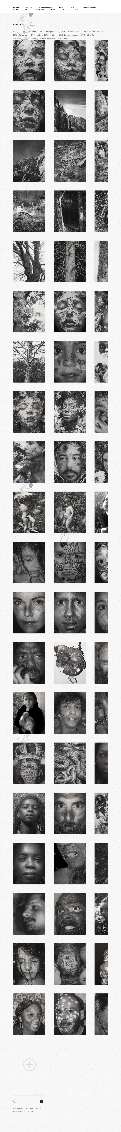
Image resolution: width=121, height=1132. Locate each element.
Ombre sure (29, 48)
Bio (64, 9)
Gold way (70, 801)
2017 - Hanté (36, 35)
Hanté (61, 7)
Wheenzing (29, 851)
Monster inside (70, 450)
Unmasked (70, 550)
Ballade (16, 7)
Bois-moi (70, 851)
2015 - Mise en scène (92, 31)
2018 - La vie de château (68, 35)
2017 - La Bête (49, 35)
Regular (29, 600)
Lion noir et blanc (29, 952)
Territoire (29, 299)
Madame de (70, 349)
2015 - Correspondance (49, 31)
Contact (75, 9)
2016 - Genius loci (20, 35)
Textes (53, 9)
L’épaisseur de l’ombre (70, 1002)
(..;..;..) (29, 902)
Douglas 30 (70, 249)
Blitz (26, 9)
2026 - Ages (63, 38)
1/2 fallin (29, 99)
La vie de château (89, 7)
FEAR (29, 1002)
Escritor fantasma (70, 299)
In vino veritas (70, 751)
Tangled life (29, 199)
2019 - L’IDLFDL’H (88, 35)
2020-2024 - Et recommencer (24, 38)
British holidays (29, 751)
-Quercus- (29, 249)
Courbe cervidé (29, 500)
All (14, 31)
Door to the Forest (70, 199)
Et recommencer (45, 7)
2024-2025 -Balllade (47, 38)
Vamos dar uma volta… (70, 500)
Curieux (70, 651)
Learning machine (70, 600)
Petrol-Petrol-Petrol (29, 550)
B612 (70, 952)
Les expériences (29, 450)
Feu (29, 651)
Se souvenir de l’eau (70, 701)
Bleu (70, 902)
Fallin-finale (29, 400)
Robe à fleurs (29, 701)
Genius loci (40, 9)
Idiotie (70, 48)
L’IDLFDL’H (73, 7)
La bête (15, 9)
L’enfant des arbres (29, 349)
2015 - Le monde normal (70, 31)
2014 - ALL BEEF (29, 31)
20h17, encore (29, 801)
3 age (70, 99)
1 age (29, 149)
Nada (70, 149)
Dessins (29, 7)
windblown (70, 400)
